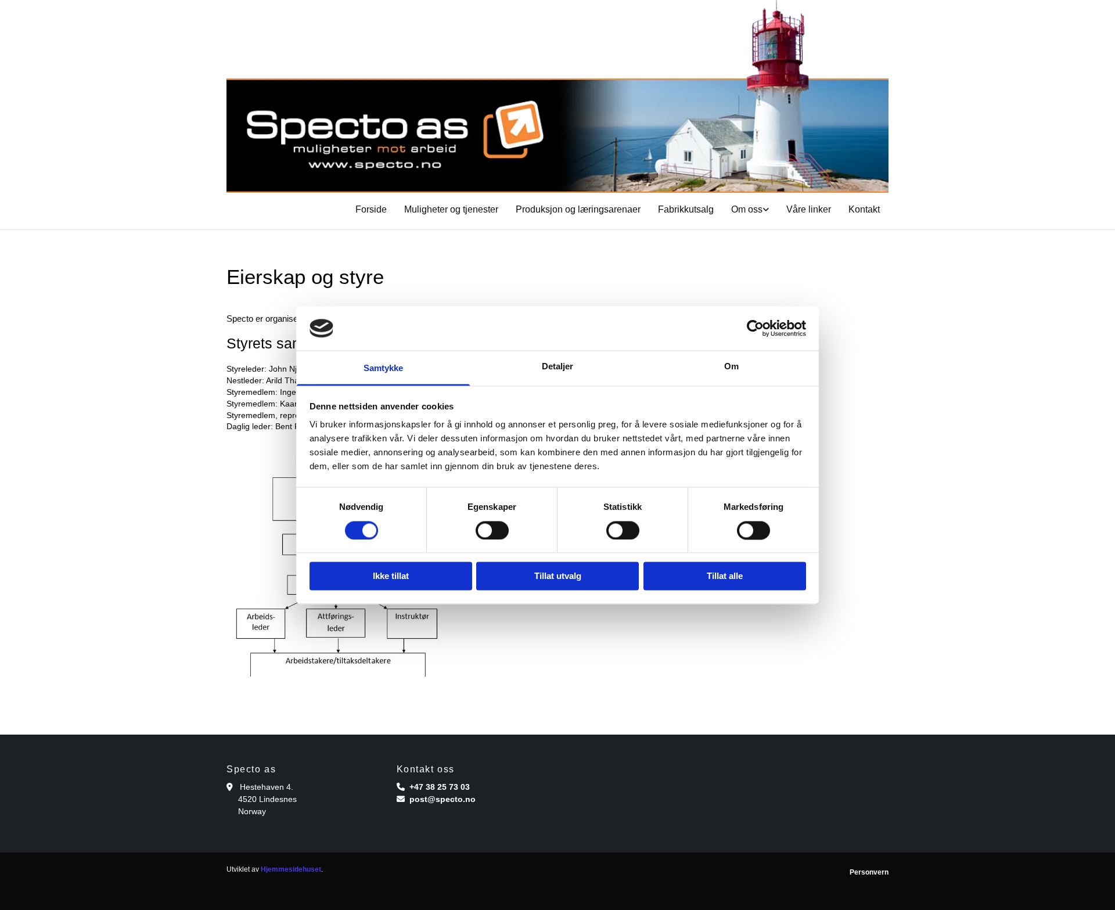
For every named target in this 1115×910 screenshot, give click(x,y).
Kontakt (864, 209)
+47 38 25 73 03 (439, 787)
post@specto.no (442, 799)
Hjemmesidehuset (291, 869)
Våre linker (808, 209)
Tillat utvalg (557, 576)
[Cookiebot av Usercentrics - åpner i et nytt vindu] (755, 328)
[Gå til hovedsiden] (557, 96)
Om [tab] (731, 367)
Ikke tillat (391, 576)
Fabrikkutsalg (686, 209)
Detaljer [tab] (558, 367)
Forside (371, 209)
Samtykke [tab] (384, 368)
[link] (750, 210)
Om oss (746, 209)
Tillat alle (725, 576)
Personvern (869, 872)
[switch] (492, 530)
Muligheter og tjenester (451, 209)
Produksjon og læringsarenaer (578, 209)
